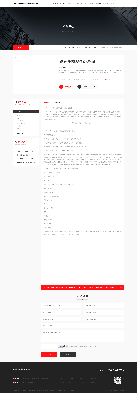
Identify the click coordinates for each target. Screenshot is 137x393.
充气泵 (18, 128)
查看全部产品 (19, 133)
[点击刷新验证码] (63, 346)
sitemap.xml (71, 390)
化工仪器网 (114, 390)
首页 (73, 47)
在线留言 (105, 3)
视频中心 (98, 3)
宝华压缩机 (87, 47)
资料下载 (91, 3)
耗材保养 (19, 126)
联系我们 (112, 3)
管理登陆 (121, 390)
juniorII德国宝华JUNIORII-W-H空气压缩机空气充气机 (66, 287)
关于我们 (62, 3)
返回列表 (83, 287)
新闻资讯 (76, 3)
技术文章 (83, 3)
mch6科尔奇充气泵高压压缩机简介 (27, 162)
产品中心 (69, 3)
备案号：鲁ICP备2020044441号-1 (56, 390)
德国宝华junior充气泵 (22, 123)
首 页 (59, 378)
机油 (18, 118)
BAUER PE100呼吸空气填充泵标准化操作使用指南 (27, 151)
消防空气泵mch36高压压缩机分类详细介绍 (27, 159)
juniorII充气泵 (20, 121)
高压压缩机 (95, 47)
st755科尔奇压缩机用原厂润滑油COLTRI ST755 (107, 287)
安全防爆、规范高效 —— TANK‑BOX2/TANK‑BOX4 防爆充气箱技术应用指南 (27, 155)
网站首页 (55, 3)
